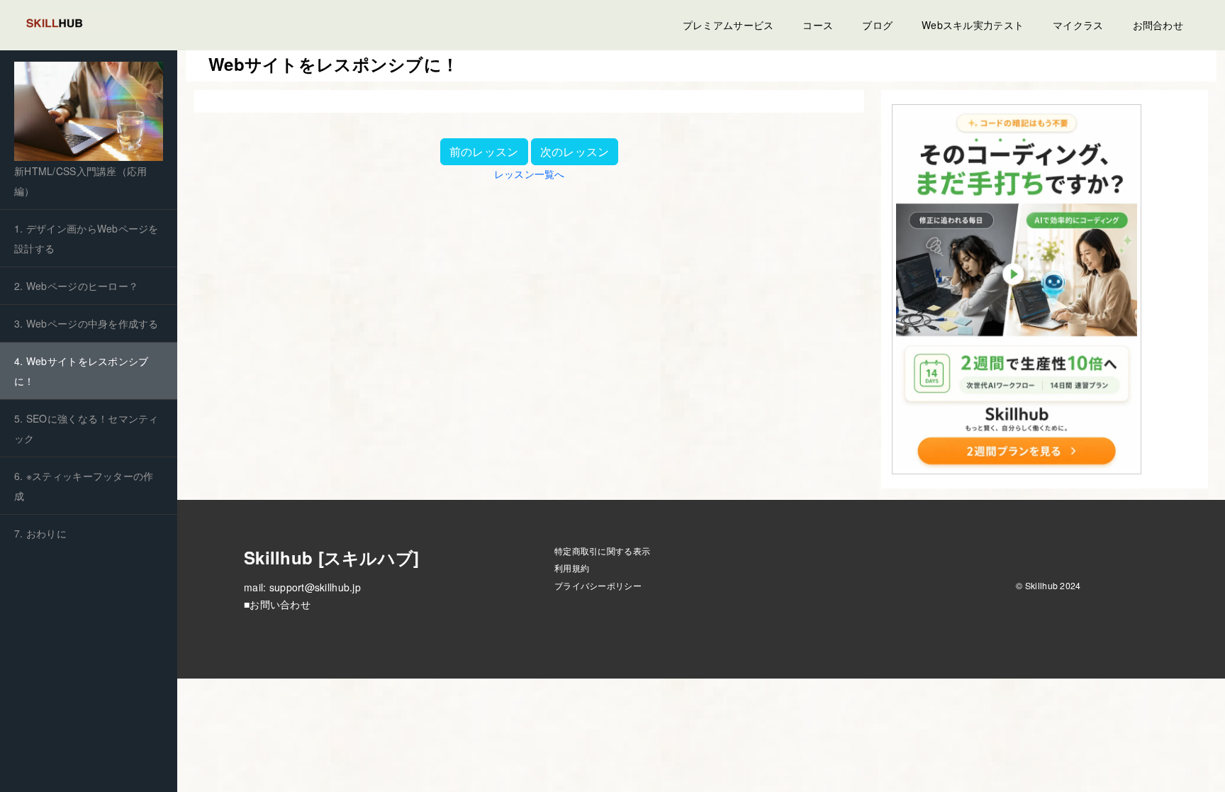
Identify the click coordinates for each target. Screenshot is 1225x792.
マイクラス (1078, 25)
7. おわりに (40, 533)
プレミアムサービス (728, 25)
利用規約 (571, 568)
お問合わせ (1158, 25)
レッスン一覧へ (529, 174)
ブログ (877, 25)
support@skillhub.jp (315, 587)
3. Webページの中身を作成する (86, 323)
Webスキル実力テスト (973, 25)
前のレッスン (484, 151)
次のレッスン (575, 151)
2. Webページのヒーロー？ (76, 286)
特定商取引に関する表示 (602, 551)
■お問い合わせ (277, 604)
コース (817, 25)
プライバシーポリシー (598, 585)
